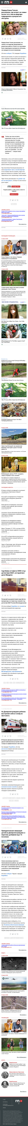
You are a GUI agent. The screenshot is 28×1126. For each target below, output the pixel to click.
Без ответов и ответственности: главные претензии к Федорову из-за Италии (17, 1075)
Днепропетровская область (9, 798)
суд (4, 682)
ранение (16, 800)
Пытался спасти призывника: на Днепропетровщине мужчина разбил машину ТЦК (13, 812)
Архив (4, 1107)
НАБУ (8, 682)
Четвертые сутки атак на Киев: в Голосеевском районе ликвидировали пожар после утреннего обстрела (13, 552)
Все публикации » (22, 1057)
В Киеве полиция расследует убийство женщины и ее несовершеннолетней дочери (13, 690)
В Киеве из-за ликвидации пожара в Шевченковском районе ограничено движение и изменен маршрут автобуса (12, 522)
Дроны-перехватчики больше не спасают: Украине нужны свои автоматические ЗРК (17, 1084)
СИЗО (14, 682)
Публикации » (5, 1017)
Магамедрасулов (20, 682)
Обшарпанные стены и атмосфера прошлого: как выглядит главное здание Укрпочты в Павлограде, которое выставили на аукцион (13, 817)
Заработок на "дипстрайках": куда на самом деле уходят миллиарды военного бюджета (17, 1065)
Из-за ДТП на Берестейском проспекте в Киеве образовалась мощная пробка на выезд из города (12, 538)
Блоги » (3, 1060)
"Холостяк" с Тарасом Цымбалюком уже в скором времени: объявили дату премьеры (13, 216)
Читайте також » (5, 209)
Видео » (3, 953)
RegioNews (23, 53)
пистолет (11, 800)
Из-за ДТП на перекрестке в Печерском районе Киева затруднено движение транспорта (12, 498)
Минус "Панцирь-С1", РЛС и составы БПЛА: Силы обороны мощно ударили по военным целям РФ (13, 530)
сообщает (9, 53)
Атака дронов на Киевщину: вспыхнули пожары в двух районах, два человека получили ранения (12, 506)
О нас (4, 1099)
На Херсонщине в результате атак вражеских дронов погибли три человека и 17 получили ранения (13, 560)
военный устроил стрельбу (9, 787)
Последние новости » (7, 487)
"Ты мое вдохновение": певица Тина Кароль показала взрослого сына (11, 220)
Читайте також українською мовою (22, 39)
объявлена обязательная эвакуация (14, 925)
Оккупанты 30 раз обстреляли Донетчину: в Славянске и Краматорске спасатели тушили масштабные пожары (13, 514)
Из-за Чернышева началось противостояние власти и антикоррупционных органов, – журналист (13, 698)
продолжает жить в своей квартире (14, 169)
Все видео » (23, 1015)
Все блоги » (23, 1091)
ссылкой (21, 606)
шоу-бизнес (13, 204)
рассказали (4, 749)
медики (18, 798)
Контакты (5, 1101)
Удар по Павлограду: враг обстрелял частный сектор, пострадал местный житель (13, 545)
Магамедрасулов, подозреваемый (11, 671)
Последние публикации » (8, 236)
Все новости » (23, 224)
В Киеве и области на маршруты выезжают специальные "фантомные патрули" (13, 491)
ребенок (23, 798)
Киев (11, 682)
